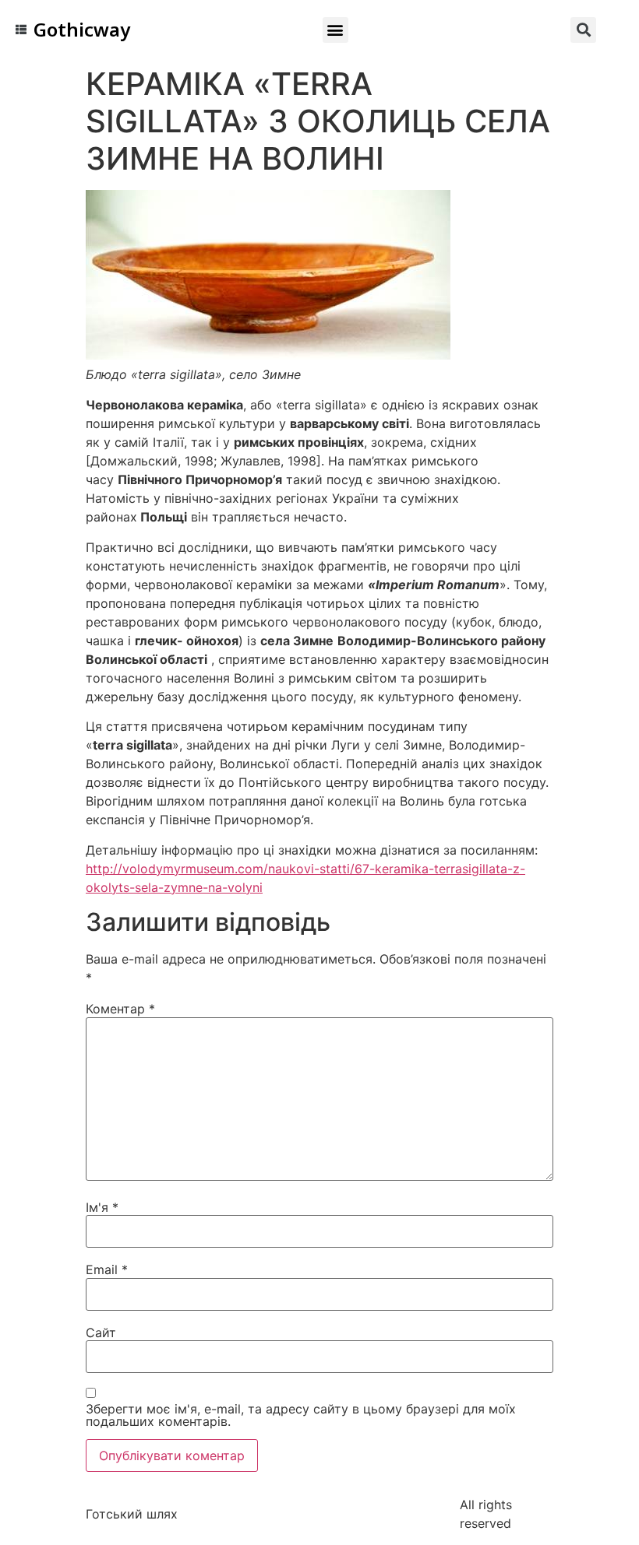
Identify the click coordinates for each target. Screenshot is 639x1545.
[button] (335, 30)
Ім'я (102, 1207)
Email (107, 1269)
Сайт (101, 1332)
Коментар (120, 1008)
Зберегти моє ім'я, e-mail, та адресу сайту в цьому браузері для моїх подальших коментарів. (301, 1415)
